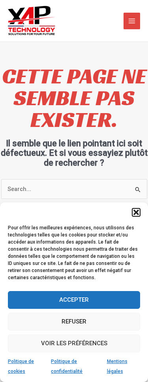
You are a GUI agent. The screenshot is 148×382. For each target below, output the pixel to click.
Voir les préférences (74, 343)
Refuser (74, 321)
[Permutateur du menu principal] (132, 21)
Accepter (74, 299)
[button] (136, 212)
